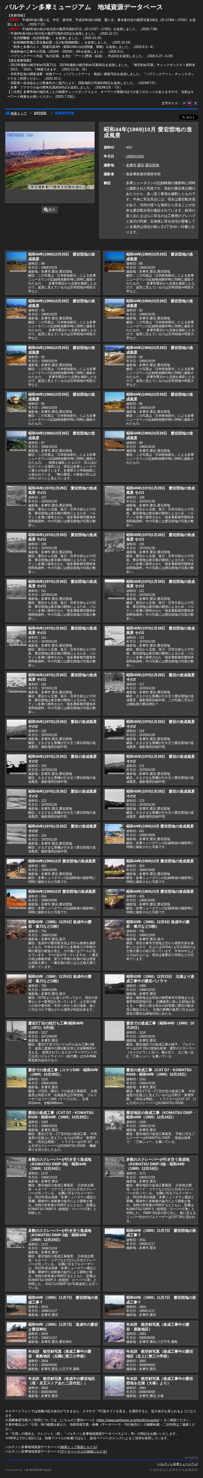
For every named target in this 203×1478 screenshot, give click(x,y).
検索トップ (19, 113)
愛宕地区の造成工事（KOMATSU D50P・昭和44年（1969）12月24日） (161, 1114)
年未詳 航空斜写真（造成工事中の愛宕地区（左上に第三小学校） (159, 1353)
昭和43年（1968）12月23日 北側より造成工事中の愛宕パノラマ (160, 978)
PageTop (193, 1457)
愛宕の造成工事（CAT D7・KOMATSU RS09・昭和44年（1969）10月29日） (159, 1072)
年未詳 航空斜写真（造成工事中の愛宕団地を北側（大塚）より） (159, 1380)
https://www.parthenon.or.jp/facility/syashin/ (128, 1420)
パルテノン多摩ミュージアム (177, 1463)
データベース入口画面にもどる (83, 1451)
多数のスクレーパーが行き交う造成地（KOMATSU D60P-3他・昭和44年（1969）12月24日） (59, 1164)
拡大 (52, 210)
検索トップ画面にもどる (78, 1447)
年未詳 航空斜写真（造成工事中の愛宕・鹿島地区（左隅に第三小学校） (59, 1353)
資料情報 (40, 113)
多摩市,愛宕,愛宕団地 (142, 165)
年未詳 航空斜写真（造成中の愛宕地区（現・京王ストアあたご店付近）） (61, 1380)
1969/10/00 (135, 156)
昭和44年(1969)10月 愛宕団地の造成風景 (160, 826)
